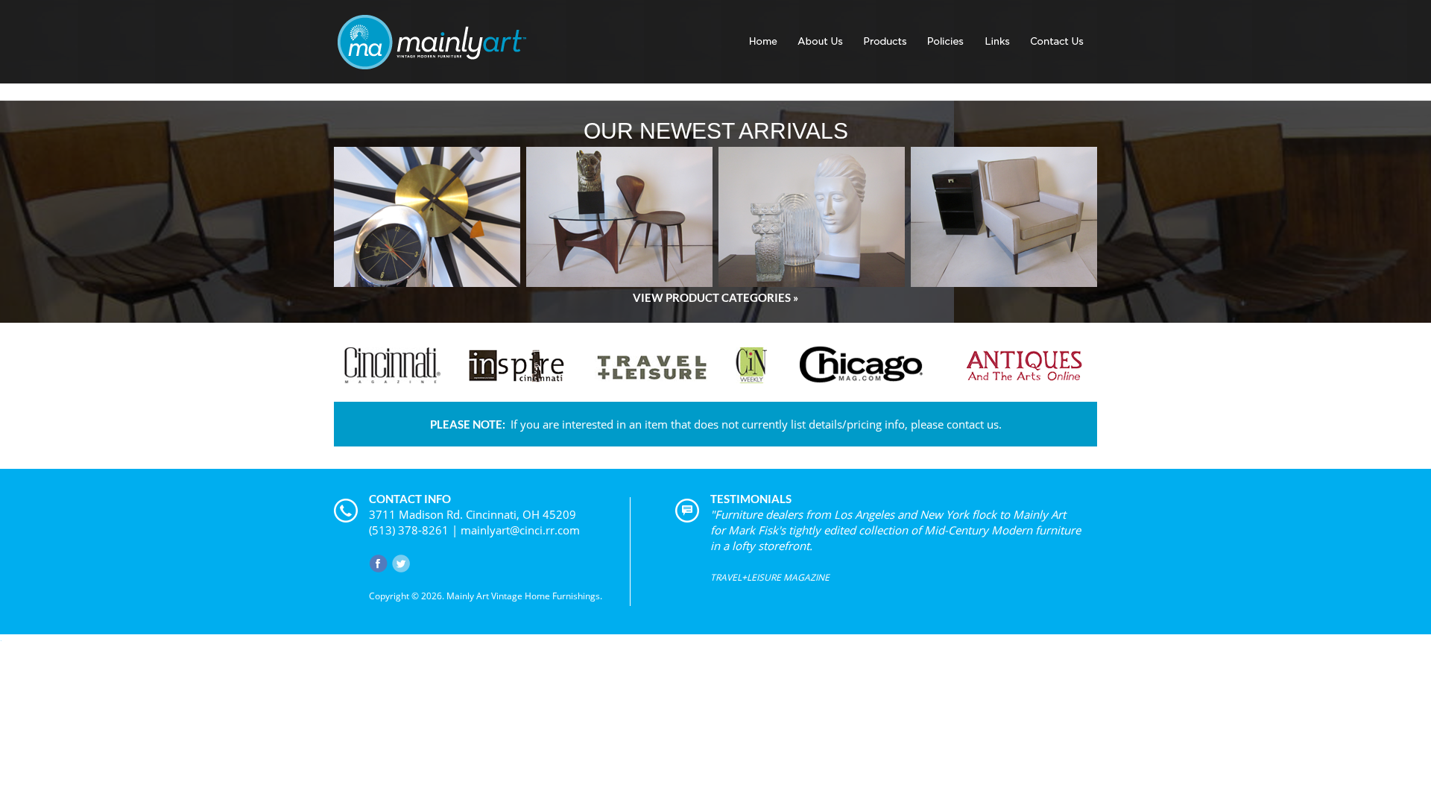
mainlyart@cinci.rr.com (520, 530)
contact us (973, 424)
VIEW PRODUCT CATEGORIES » (715, 297)
